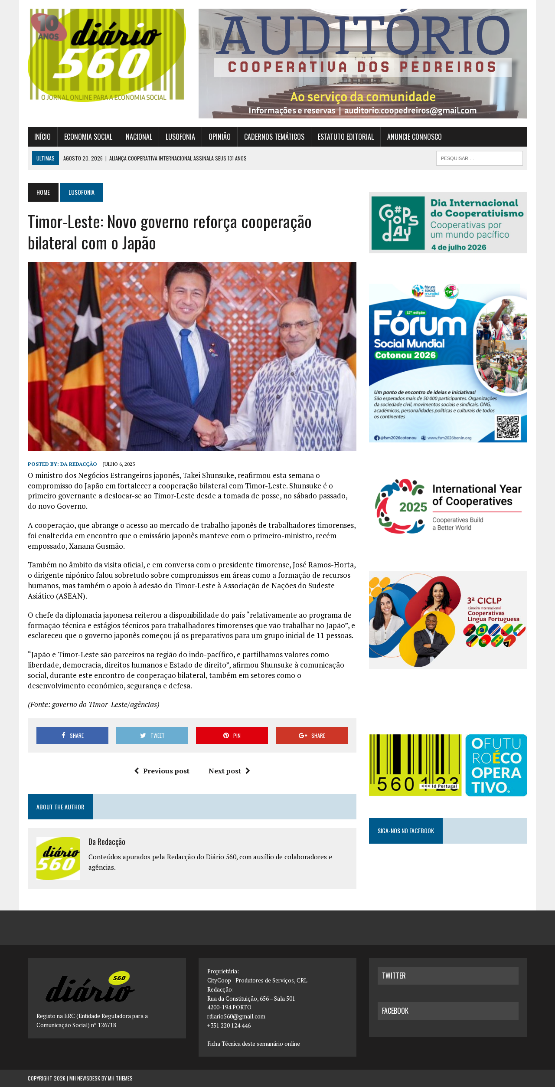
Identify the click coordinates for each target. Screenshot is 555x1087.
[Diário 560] (107, 55)
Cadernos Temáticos (274, 136)
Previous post (166, 771)
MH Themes (120, 1078)
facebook (395, 1010)
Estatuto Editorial (346, 136)
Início (42, 136)
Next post (225, 771)
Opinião (220, 136)
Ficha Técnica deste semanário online (253, 1044)
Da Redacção (78, 464)
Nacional (139, 136)
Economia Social (88, 136)
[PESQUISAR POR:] (479, 157)
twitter (394, 975)
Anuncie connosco (414, 136)
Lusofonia (180, 136)
